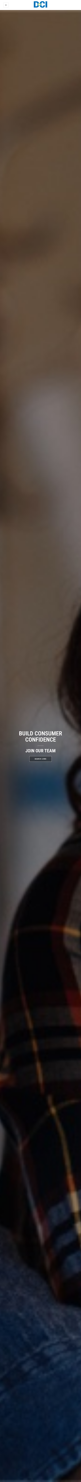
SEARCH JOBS (40, 759)
